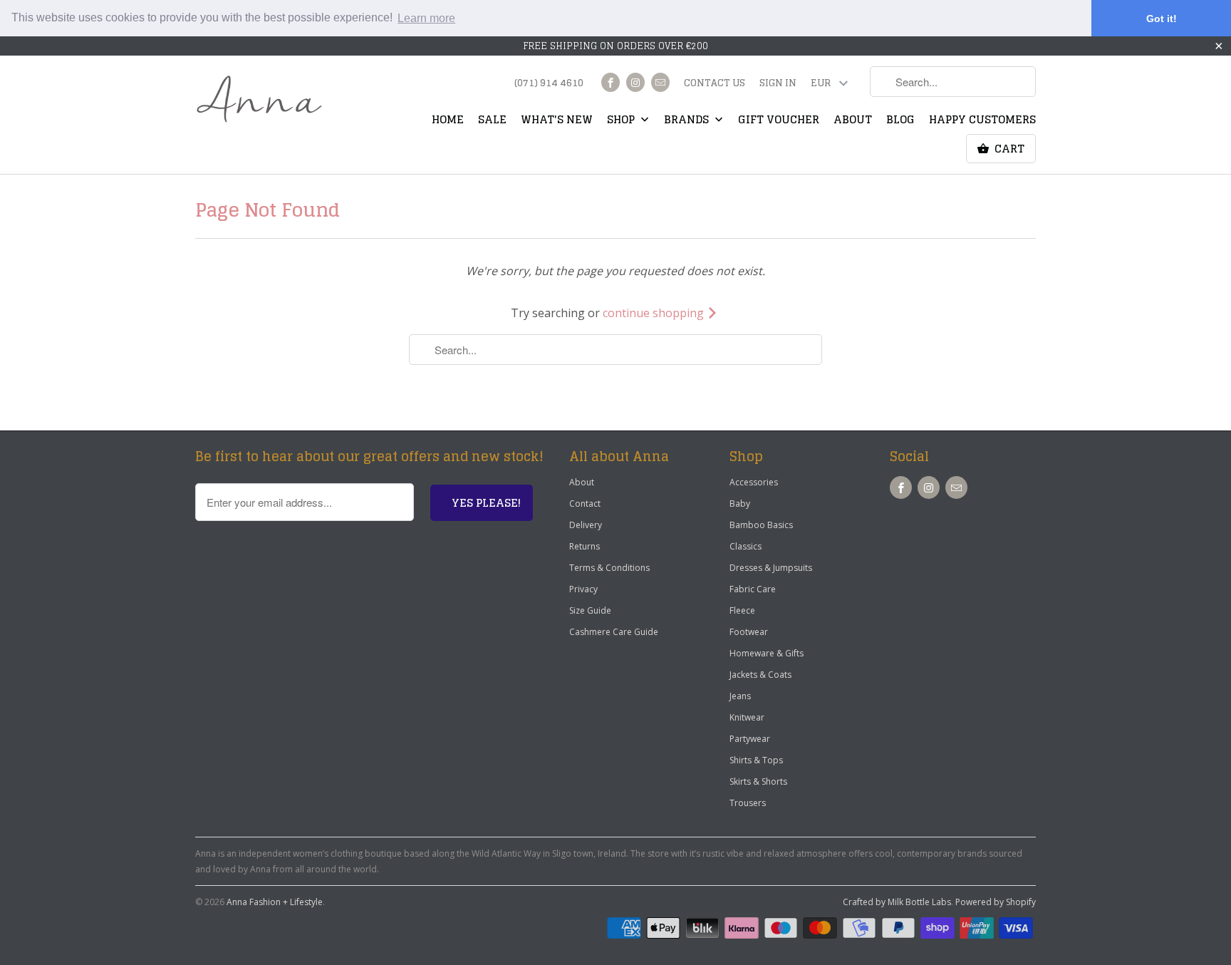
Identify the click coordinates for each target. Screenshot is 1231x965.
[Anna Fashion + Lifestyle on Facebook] (610, 82)
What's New (557, 121)
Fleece (742, 610)
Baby (739, 503)
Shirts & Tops (756, 760)
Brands (688, 121)
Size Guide (590, 610)
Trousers (747, 803)
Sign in (777, 84)
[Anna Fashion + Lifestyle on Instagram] (635, 82)
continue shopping (655, 313)
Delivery (585, 525)
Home (448, 121)
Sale (492, 121)
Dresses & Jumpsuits (770, 568)
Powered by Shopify (995, 902)
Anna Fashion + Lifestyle (275, 902)
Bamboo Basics (761, 525)
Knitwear (746, 717)
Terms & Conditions (609, 568)
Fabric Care (752, 589)
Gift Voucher (778, 121)
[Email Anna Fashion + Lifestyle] (660, 82)
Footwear (748, 632)
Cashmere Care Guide (613, 632)
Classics (745, 546)
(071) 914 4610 (548, 84)
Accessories (753, 482)
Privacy (583, 589)
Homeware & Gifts (766, 653)
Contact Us (714, 84)
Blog (900, 121)
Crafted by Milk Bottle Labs (897, 902)
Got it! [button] (1161, 18)
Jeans (740, 696)
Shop (622, 121)
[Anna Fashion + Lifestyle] (259, 99)
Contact (585, 503)
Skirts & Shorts (758, 781)
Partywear (749, 739)
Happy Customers (982, 121)
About (852, 121)
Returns (584, 546)
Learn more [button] (426, 18)
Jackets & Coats (760, 675)
